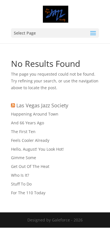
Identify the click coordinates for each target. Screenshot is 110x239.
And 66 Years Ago (27, 122)
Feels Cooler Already (30, 140)
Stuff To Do (21, 184)
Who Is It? (20, 175)
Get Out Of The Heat (30, 166)
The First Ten (23, 131)
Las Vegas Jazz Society (42, 105)
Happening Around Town (34, 114)
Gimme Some (23, 157)
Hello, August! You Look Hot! (37, 149)
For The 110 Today (28, 192)
